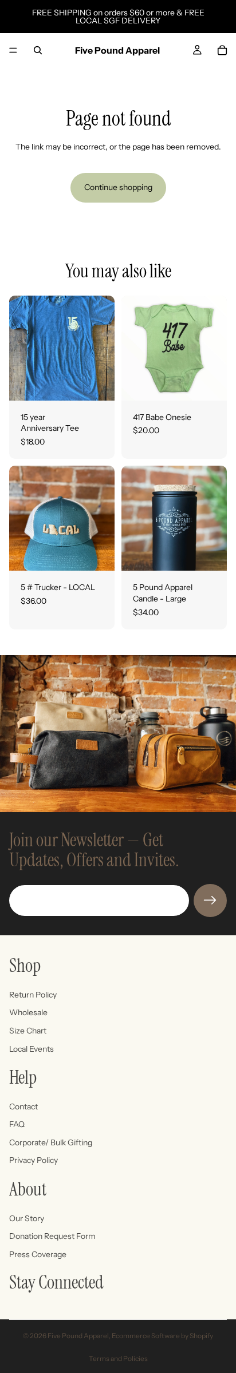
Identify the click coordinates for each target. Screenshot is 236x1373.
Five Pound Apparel (78, 1335)
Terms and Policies (118, 1358)
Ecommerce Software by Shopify (162, 1335)
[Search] (37, 50)
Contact (23, 1106)
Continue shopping (118, 187)
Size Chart (27, 1030)
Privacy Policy (33, 1160)
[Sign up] (210, 900)
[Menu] (13, 50)
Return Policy (33, 995)
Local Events (31, 1048)
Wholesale (28, 1012)
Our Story (26, 1218)
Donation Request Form (52, 1236)
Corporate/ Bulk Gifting (50, 1142)
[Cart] (222, 50)
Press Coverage (37, 1254)
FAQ (17, 1124)
